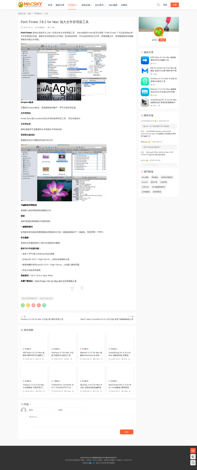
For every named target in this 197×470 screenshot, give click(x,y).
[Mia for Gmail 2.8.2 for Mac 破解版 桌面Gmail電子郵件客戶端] (145, 71)
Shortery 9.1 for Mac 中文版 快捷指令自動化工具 (62, 353)
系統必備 (85, 5)
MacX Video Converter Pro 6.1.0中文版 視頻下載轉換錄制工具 (107, 319)
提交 (127, 432)
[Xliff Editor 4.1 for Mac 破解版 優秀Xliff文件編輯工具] (34, 340)
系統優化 (155, 177)
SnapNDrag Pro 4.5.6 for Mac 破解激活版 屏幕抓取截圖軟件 (120, 354)
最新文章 (60, 5)
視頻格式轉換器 (166, 177)
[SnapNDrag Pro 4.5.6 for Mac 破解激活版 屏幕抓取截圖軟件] (120, 340)
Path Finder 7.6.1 (46, 298)
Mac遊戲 (113, 5)
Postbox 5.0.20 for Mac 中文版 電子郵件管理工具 (42, 319)
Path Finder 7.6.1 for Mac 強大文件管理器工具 (56, 281)
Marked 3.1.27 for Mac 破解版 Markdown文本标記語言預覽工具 (91, 354)
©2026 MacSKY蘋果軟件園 (91, 458)
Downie (145, 182)
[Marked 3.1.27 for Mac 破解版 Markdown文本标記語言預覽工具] (91, 340)
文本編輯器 (146, 192)
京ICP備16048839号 (109, 458)
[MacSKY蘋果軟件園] (30, 4)
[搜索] (158, 5)
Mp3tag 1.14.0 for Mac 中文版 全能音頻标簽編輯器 (91, 386)
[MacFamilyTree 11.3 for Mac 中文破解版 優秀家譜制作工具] (120, 372)
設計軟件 (99, 5)
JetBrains (145, 187)
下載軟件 (56, 381)
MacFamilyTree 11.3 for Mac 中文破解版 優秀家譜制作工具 (120, 386)
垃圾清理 (163, 182)
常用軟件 (72, 5)
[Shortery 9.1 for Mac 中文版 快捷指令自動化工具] (62, 340)
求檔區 (124, 5)
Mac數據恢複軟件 (158, 187)
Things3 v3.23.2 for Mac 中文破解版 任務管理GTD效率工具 (33, 386)
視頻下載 (154, 182)
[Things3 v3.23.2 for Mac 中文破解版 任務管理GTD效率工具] (34, 372)
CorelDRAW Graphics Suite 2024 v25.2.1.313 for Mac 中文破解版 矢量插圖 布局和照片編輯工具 (158, 133)
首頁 (50, 5)
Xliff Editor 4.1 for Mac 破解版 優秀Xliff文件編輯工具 (33, 354)
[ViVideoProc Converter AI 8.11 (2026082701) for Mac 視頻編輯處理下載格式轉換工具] (62, 372)
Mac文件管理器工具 (29, 298)
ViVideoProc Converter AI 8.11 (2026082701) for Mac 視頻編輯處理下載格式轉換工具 (62, 386)
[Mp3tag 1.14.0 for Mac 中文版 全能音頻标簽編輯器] (91, 372)
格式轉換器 (157, 192)
